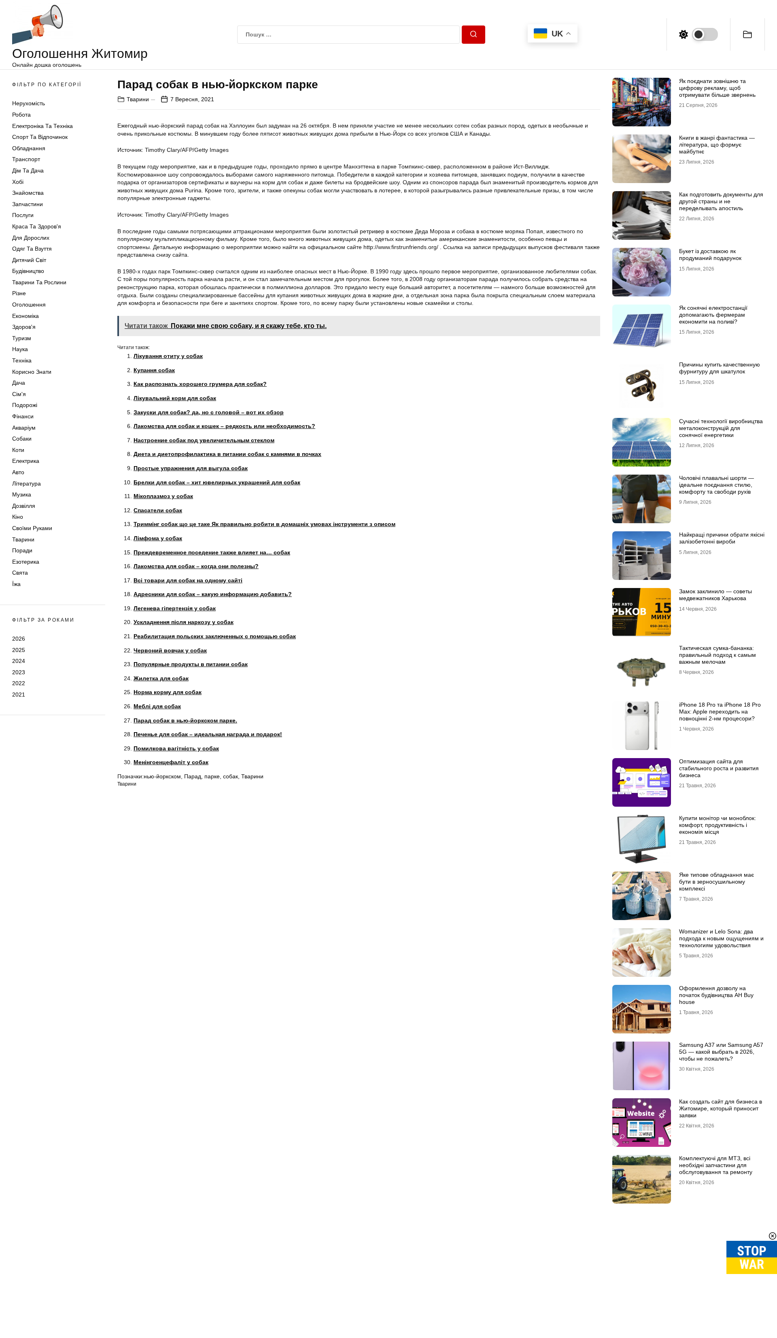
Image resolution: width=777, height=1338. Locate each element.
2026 (18, 638)
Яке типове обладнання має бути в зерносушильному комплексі (716, 881)
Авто (18, 472)
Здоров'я (24, 327)
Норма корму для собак (168, 692)
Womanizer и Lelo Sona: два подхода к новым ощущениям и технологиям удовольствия (721, 938)
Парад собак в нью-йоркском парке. (185, 720)
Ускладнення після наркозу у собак (184, 622)
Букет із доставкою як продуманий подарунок (710, 254)
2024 (18, 661)
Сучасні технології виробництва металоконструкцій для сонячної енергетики (721, 428)
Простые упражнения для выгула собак (191, 468)
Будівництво (28, 271)
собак (230, 776)
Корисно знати (31, 372)
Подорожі (24, 405)
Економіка (25, 316)
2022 (18, 683)
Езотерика (25, 561)
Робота (21, 114)
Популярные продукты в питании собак (191, 664)
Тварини (23, 539)
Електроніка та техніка (42, 126)
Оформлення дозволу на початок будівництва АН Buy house (716, 995)
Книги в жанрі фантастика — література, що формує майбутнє (717, 144)
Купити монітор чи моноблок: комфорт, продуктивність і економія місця (717, 825)
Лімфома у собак (158, 538)
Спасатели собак (158, 510)
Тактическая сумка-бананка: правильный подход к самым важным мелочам (717, 655)
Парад (192, 776)
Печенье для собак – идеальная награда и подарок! (208, 734)
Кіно (17, 516)
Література (26, 483)
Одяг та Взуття (32, 248)
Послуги (23, 215)
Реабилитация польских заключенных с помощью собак (215, 636)
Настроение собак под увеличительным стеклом (204, 440)
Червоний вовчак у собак (170, 650)
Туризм (21, 338)
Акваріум (24, 427)
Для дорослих (30, 237)
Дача (18, 382)
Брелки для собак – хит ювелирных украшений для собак (217, 482)
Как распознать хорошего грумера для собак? (200, 384)
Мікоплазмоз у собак (163, 496)
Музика (21, 494)
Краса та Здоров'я (36, 226)
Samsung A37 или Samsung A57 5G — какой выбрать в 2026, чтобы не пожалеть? (721, 1052)
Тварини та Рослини (39, 282)
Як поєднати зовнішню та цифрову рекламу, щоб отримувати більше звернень (717, 88)
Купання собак (154, 370)
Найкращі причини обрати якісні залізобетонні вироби (721, 538)
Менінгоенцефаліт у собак (171, 762)
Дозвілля (23, 506)
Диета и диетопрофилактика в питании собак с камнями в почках (227, 454)
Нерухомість (28, 103)
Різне (19, 293)
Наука (20, 349)
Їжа (16, 584)
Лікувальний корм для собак (175, 398)
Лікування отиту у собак (168, 356)
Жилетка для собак (161, 678)
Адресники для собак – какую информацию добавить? (213, 594)
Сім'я (19, 394)
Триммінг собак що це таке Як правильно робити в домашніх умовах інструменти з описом (264, 524)
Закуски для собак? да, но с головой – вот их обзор (209, 412)
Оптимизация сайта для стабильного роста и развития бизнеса (719, 768)
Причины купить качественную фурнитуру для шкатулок (719, 368)
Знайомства (28, 193)
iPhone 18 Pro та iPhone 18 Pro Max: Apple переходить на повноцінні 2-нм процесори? (720, 711)
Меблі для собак (157, 706)
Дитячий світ (29, 260)
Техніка (22, 360)
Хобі (17, 182)
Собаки (22, 438)
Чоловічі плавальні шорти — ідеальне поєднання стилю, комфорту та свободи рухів (716, 485)
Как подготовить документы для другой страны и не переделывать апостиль (721, 201)
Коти (18, 450)
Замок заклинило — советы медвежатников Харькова (715, 594)
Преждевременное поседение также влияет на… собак (212, 552)
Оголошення (29, 304)
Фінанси (23, 416)
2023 (18, 672)
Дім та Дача (28, 170)
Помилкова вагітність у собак (176, 748)
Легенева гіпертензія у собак (175, 608)
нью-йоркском (162, 776)
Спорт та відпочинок (40, 137)
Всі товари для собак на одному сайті (188, 580)
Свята (20, 572)
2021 (18, 694)
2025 (18, 649)
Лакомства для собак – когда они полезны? (196, 566)
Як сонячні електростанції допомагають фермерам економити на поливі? (713, 315)
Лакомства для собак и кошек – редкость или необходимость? (224, 426)
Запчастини (27, 204)
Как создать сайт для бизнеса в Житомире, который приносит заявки (720, 1108)
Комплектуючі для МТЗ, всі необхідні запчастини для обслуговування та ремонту (715, 1165)
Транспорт (26, 159)
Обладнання (28, 148)
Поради (22, 550)
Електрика (25, 461)
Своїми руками (32, 528)
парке (212, 776)
